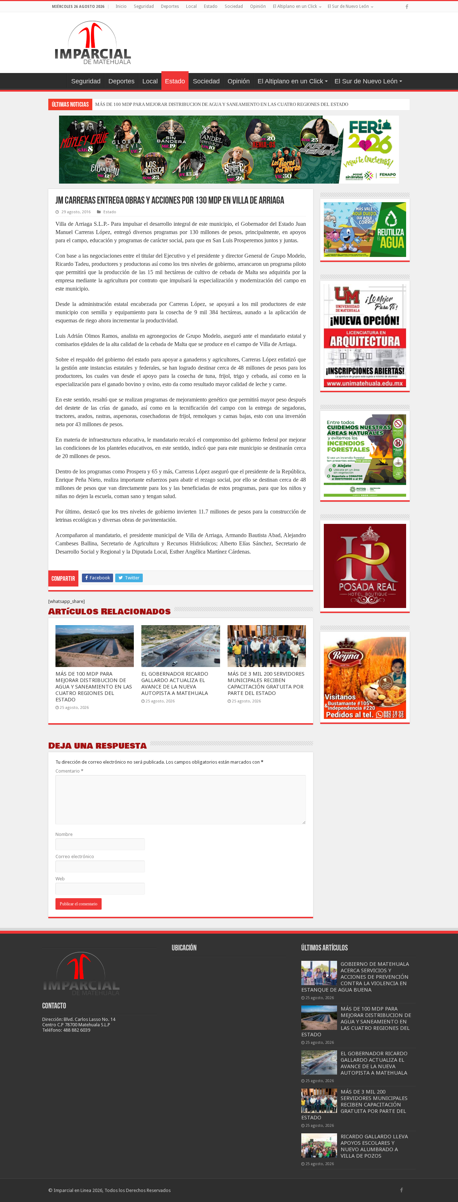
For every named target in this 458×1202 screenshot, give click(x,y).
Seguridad (144, 6)
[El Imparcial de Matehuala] (93, 41)
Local (191, 6)
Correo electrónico (74, 856)
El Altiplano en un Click (295, 6)
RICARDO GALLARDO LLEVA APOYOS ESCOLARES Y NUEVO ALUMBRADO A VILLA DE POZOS (374, 1146)
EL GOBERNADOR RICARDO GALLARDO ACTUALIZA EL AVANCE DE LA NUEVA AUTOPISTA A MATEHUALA (174, 683)
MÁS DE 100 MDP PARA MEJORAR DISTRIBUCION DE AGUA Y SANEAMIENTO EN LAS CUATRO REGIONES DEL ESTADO (221, 104)
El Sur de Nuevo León (348, 6)
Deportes (170, 6)
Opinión (258, 6)
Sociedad (234, 6)
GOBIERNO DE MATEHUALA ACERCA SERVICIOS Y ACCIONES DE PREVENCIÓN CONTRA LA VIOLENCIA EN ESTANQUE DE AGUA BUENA (355, 977)
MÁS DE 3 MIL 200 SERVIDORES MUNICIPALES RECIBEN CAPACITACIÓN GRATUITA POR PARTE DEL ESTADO (266, 683)
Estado (211, 6)
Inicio (121, 6)
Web (60, 878)
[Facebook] (407, 7)
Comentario (69, 771)
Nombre (64, 834)
